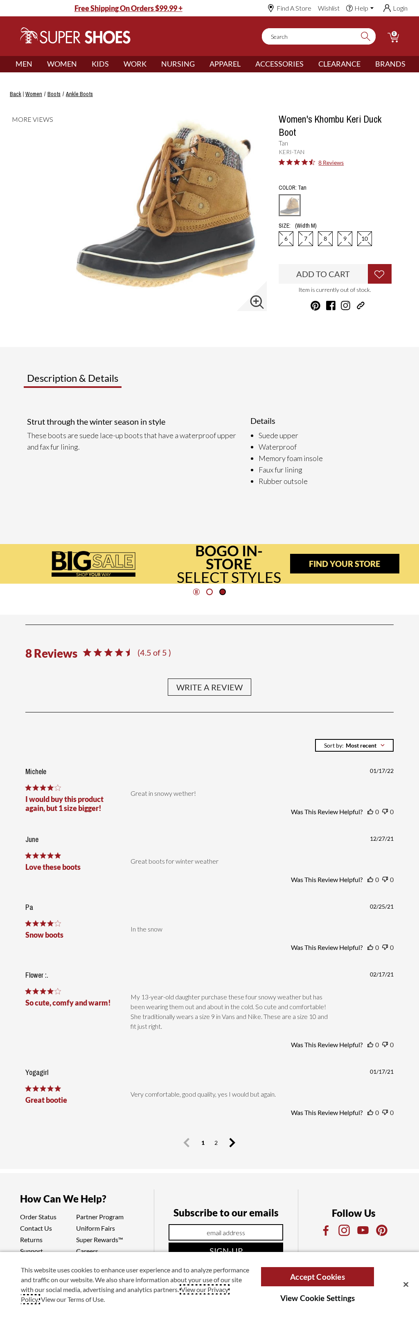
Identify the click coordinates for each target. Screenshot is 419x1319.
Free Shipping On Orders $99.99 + (128, 8)
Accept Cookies (317, 1276)
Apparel (225, 63)
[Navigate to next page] (232, 1143)
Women (62, 63)
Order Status (38, 1216)
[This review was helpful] (370, 811)
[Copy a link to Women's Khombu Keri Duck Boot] (360, 305)
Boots (54, 94)
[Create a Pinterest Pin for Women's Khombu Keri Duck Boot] (315, 305)
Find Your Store (344, 564)
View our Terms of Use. (73, 1299)
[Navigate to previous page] (187, 1143)
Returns (31, 1239)
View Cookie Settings (317, 1298)
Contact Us (36, 1228)
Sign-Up (226, 1251)
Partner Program (100, 1216)
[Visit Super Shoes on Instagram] (345, 305)
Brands (390, 63)
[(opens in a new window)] (325, 1230)
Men (24, 63)
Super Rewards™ (99, 1239)
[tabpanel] (211, 451)
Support (31, 1251)
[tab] (100, 381)
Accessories (279, 63)
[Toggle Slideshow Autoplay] (196, 592)
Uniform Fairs (95, 1228)
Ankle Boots (79, 94)
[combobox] (354, 745)
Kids (100, 63)
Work (135, 63)
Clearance (339, 63)
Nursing (178, 63)
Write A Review (209, 687)
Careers (87, 1251)
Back (15, 94)
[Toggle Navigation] (38, 64)
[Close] (406, 1284)
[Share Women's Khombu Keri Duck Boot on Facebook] (330, 305)
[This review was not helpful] (385, 811)
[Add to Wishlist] (380, 274)
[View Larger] (257, 302)
